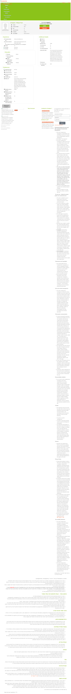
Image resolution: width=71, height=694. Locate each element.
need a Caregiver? (46, 110)
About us (5, 19)
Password (57, 117)
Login (44, 25)
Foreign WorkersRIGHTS (6, 12)
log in (69, 2)
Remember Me (58, 121)
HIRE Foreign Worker (6, 8)
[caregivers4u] (3, 1)
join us (63, 2)
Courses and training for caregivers (7, 16)
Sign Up (44, 28)
